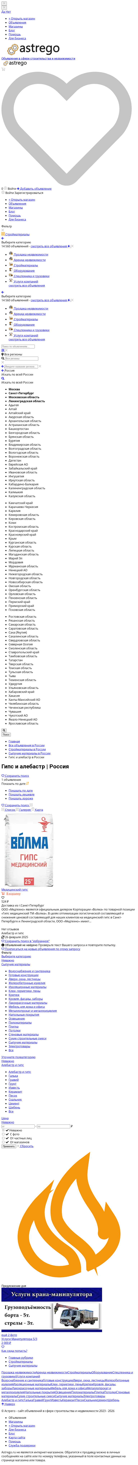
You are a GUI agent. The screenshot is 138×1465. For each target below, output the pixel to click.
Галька (13, 1076)
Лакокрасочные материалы (28, 1003)
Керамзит (15, 1092)
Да (3, 12)
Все (11, 1050)
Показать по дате (21, 790)
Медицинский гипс (14, 890)
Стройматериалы (21, 1362)
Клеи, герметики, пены (24, 991)
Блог (12, 30)
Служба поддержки (22, 1445)
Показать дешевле (21, 794)
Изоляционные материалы (27, 987)
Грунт (12, 1084)
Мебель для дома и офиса (27, 1007)
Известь (14, 1088)
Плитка (14, 1026)
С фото (14, 1134)
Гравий (14, 1080)
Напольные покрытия (24, 1015)
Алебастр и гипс (20, 1072)
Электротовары (19, 1046)
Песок (13, 1096)
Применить (9, 1146)
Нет (8, 12)
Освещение (17, 1019)
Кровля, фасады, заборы (26, 999)
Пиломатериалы (20, 1023)
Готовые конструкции (23, 975)
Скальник (15, 1099)
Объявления (17, 22)
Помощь (15, 34)
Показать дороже (21, 798)
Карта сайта (17, 1437)
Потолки (14, 1030)
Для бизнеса (17, 38)
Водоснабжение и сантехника (29, 971)
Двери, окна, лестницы (24, 979)
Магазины (16, 26)
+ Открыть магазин (22, 19)
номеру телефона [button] (55, 1456)
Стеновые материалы (24, 1034)
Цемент (14, 1103)
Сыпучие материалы (23, 1042)
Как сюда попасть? (14, 1351)
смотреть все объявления (27, 285)
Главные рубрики (21, 1358)
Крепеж (14, 995)
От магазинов (19, 1142)
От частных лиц (20, 1138)
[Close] (4, 8)
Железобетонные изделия (27, 983)
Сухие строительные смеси (27, 1038)
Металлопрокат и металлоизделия (33, 1011)
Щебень (14, 1107)
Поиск (6, 734)
